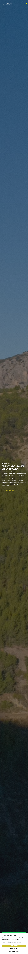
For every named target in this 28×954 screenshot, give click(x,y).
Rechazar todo (14, 951)
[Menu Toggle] (26, 3)
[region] (14, 943)
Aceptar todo (14, 945)
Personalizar (14, 948)
